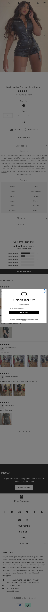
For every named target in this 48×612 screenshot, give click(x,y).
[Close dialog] (44, 290)
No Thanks (24, 316)
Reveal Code (24, 312)
